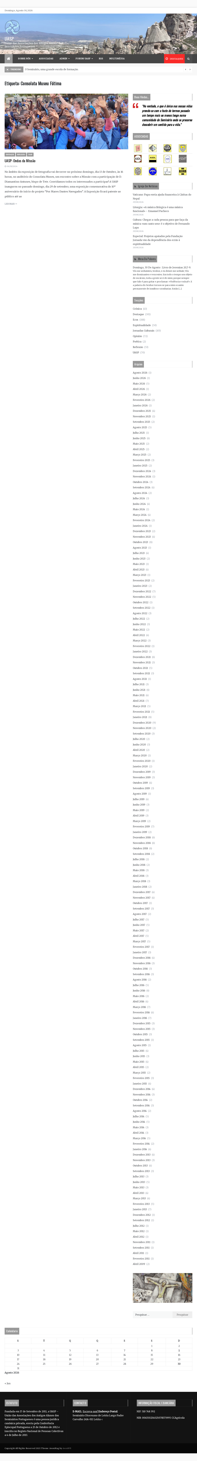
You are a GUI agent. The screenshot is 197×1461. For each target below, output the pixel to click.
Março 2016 (139, 1007)
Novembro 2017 (142, 897)
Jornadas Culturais (143, 330)
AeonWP (67, 1448)
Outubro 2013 (140, 1165)
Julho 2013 (138, 1176)
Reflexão (21, 155)
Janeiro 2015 (140, 1083)
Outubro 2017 (140, 903)
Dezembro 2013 (142, 1154)
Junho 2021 (139, 689)
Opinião (137, 336)
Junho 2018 (139, 864)
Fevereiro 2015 (141, 1078)
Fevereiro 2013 (141, 1204)
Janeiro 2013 (140, 1209)
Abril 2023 (139, 569)
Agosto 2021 (140, 679)
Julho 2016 (138, 985)
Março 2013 (139, 1198)
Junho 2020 (139, 744)
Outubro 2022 (140, 602)
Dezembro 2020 (142, 722)
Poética (137, 341)
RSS (101, 58)
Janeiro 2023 (140, 585)
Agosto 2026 (140, 372)
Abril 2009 (139, 1264)
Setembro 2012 (141, 1220)
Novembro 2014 (142, 1094)
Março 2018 (139, 881)
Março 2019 (139, 821)
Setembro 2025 (141, 421)
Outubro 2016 (140, 968)
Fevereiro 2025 (141, 460)
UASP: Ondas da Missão (20, 160)
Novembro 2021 (142, 662)
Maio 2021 (139, 695)
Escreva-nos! (90, 1411)
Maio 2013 (138, 1187)
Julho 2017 (138, 919)
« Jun (7, 1383)
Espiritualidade (142, 325)
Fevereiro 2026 (141, 400)
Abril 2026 (139, 389)
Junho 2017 (139, 925)
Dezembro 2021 (142, 657)
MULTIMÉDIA (117, 58)
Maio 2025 (139, 443)
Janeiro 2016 (140, 1018)
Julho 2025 (139, 432)
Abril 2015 (138, 1067)
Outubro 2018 (140, 848)
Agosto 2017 (140, 914)
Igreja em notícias (147, 186)
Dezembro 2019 (142, 771)
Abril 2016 (138, 1001)
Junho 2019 (139, 804)
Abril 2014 (138, 1132)
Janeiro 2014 (140, 1149)
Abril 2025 (139, 449)
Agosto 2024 (140, 493)
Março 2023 (139, 575)
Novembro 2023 (142, 536)
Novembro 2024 (142, 476)
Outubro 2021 (140, 668)
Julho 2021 (139, 684)
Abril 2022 (139, 635)
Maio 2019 (139, 810)
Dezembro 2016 (142, 957)
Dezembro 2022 (142, 591)
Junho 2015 (139, 1056)
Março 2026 (140, 394)
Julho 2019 (139, 799)
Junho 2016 (139, 990)
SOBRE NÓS (24, 58)
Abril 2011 (138, 1253)
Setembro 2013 (141, 1171)
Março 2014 (139, 1138)
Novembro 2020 (142, 728)
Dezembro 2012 (142, 1214)
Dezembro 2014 (142, 1089)
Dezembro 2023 (142, 531)
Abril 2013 (138, 1193)
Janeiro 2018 (140, 886)
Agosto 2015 (140, 1045)
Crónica (137, 308)
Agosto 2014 (140, 1110)
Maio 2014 (138, 1127)
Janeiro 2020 (140, 766)
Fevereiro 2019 (141, 826)
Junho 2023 (139, 558)
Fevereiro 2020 (142, 760)
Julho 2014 (138, 1116)
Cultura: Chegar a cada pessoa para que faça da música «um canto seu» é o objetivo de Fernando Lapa (161, 223)
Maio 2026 (139, 383)
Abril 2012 (138, 1236)
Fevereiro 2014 (141, 1143)
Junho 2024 (139, 504)
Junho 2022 (139, 624)
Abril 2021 (138, 700)
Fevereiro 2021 (141, 711)
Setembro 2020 (142, 733)
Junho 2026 (139, 378)
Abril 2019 (138, 815)
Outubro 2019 (140, 782)
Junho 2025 (139, 438)
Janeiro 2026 (140, 405)
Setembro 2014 (141, 1105)
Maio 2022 (139, 629)
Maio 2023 (139, 564)
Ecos (135, 319)
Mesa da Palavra (147, 259)
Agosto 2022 (140, 613)
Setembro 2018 (141, 854)
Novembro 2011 (141, 1242)
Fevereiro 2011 (141, 1258)
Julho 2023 (139, 553)
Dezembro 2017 (142, 892)
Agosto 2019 (140, 793)
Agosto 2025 (140, 427)
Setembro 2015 (141, 1039)
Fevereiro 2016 (141, 1012)
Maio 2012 (139, 1231)
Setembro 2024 (141, 487)
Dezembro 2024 (142, 471)
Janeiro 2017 (140, 952)
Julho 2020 (139, 739)
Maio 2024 (139, 509)
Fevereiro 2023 (141, 580)
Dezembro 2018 (142, 837)
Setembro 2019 (141, 788)
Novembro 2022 (142, 596)
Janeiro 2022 (140, 651)
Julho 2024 (139, 498)
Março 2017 (139, 941)
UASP (9, 38)
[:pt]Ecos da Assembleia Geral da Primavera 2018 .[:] (55, 69)
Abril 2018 (138, 875)
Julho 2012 (139, 1225)
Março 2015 (139, 1072)
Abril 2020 (139, 750)
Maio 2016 (138, 996)
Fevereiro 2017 (141, 946)
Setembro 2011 (141, 1247)
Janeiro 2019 (140, 832)
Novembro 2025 (142, 416)
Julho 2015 (138, 1050)
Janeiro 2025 (140, 465)
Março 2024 (140, 514)
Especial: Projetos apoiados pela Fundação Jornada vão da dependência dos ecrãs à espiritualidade (158, 240)
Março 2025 (139, 454)
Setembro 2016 (141, 974)
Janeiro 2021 (140, 717)
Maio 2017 (138, 930)
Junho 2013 (139, 1182)
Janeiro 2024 (140, 525)
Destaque (10, 155)
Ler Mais (10, 204)
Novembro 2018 (142, 843)
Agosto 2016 (140, 979)
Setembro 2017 (141, 908)
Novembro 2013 (142, 1160)
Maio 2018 (139, 870)
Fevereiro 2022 (141, 646)
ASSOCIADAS (46, 58)
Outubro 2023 (140, 542)
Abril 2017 (138, 935)
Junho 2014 (139, 1121)
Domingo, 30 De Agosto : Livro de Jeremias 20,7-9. (162, 267)
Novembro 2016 (142, 963)
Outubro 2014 (140, 1100)
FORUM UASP (83, 58)
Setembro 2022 (141, 607)
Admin (63, 58)
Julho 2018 (139, 859)
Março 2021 (139, 706)
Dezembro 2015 (142, 1023)
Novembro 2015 (142, 1029)
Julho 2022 (139, 618)
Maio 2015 (138, 1061)
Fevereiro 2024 (141, 520)
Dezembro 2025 (142, 410)
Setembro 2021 (141, 673)
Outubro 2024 (140, 482)
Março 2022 (140, 640)
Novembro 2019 (142, 777)
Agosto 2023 (140, 547)
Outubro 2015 (140, 1034)
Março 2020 (140, 755)
